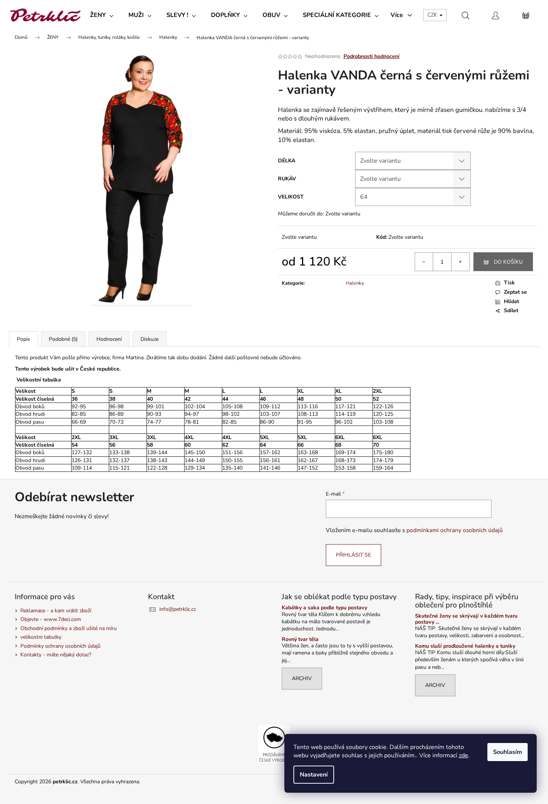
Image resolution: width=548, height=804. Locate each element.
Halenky (355, 283)
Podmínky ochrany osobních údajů (60, 646)
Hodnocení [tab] (109, 339)
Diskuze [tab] (149, 339)
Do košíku (508, 261)
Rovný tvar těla (300, 639)
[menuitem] (101, 15)
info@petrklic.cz (177, 609)
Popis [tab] (23, 339)
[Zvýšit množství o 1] (460, 262)
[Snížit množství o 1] (424, 262)
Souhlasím (507, 752)
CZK (433, 14)
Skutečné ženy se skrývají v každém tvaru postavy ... (466, 619)
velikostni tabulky (40, 637)
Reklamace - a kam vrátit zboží (55, 610)
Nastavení (314, 774)
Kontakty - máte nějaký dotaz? (55, 654)
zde (463, 755)
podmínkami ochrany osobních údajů (454, 530)
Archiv (302, 678)
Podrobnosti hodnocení (371, 56)
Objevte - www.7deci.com (50, 619)
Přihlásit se (353, 554)
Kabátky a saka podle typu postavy (324, 607)
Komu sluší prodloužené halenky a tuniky (465, 646)
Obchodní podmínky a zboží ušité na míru (68, 628)
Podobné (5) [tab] (63, 339)
